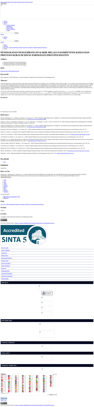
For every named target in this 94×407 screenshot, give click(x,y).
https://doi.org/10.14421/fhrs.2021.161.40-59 (78, 150)
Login (5, 38)
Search (16, 33)
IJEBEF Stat (3, 400)
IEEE (5, 187)
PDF (5, 162)
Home (5, 44)
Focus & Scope (4, 247)
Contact (8, 30)
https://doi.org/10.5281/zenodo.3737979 (80, 134)
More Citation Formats (6, 177)
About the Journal (10, 25)
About (5, 23)
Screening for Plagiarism (7, 276)
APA (5, 182)
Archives (6, 22)
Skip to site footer (29, 2)
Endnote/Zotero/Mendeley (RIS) (12, 196)
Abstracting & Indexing (6, 273)
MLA (5, 189)
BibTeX (7, 198)
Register (5, 37)
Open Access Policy (6, 263)
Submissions (9, 26)
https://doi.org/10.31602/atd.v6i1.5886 (37, 119)
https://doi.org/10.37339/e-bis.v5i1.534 (37, 140)
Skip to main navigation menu (17, 2)
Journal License (4, 260)
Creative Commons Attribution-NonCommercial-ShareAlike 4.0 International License (34, 223)
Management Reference (6, 258)
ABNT (5, 183)
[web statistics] (4, 398)
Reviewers (3, 268)
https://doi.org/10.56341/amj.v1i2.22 (65, 153)
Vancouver (6, 191)
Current (5, 21)
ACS (5, 181)
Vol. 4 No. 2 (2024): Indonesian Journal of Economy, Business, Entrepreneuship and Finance (25, 47)
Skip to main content (5, 2)
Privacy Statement (10, 29)
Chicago (5, 185)
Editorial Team (9, 27)
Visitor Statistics (5, 278)
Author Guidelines (5, 250)
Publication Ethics (5, 271)
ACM (5, 179)
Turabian (6, 190)
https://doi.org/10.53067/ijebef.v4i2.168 (10, 71)
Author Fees (4, 253)
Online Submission (5, 265)
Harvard (5, 186)
